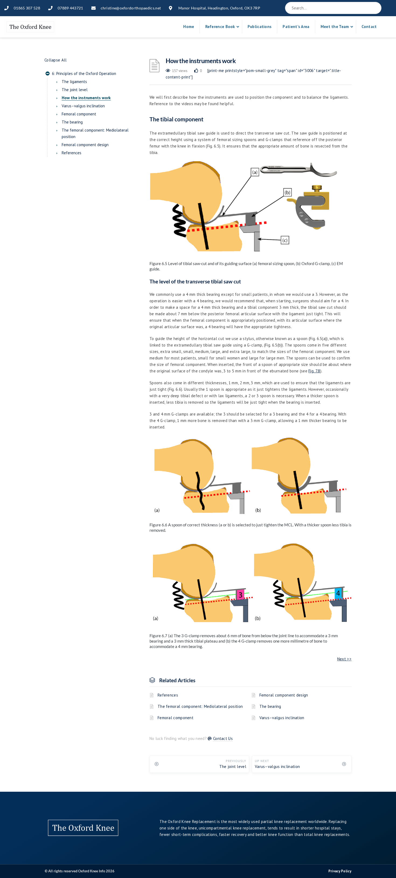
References (168, 695)
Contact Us (223, 738)
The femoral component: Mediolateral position (200, 706)
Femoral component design (283, 695)
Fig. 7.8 (314, 370)
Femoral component (175, 717)
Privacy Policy (339, 871)
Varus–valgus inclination (281, 717)
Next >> (344, 658)
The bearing (270, 706)
